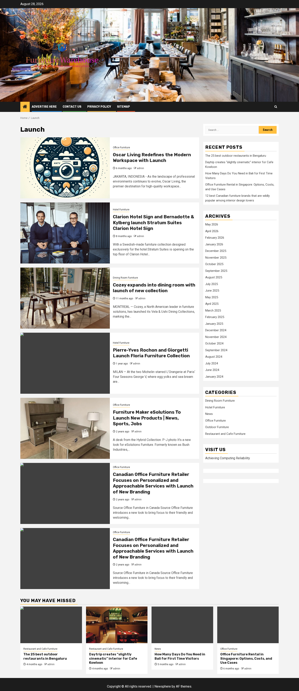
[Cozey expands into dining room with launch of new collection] (65, 298)
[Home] (25, 107)
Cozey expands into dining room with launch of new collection (154, 288)
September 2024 (216, 350)
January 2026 (214, 244)
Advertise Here (44, 106)
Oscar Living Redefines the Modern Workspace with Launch (152, 157)
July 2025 (211, 284)
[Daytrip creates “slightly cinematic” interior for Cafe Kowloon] (117, 625)
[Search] (275, 107)
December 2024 (215, 330)
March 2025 (213, 310)
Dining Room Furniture (125, 277)
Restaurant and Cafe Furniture (225, 434)
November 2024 (215, 337)
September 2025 (216, 271)
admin (140, 168)
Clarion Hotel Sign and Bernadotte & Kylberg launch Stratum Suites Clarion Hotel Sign (153, 222)
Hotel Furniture (121, 209)
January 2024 (214, 376)
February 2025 (214, 317)
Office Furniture (121, 147)
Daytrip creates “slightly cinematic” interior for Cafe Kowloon (113, 658)
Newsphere (162, 686)
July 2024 (211, 363)
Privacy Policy (99, 106)
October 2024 (214, 343)
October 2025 (214, 264)
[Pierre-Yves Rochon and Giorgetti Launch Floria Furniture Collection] (65, 363)
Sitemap (123, 106)
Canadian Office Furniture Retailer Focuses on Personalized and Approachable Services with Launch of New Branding (153, 483)
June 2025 (212, 290)
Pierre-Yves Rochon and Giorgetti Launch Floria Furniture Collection (151, 353)
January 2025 (214, 324)
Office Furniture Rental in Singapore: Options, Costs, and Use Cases (246, 658)
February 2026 (214, 237)
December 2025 (215, 251)
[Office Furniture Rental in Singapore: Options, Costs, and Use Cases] (248, 625)
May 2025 (211, 297)
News (209, 414)
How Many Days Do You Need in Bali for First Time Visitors (180, 656)
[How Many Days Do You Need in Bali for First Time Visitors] (182, 625)
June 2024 (212, 370)
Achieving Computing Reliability (227, 458)
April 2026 (211, 231)
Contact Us (72, 106)
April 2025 (211, 304)
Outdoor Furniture (217, 427)
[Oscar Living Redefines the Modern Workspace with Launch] (65, 167)
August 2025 (213, 277)
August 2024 (213, 357)
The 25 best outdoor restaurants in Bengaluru (235, 155)
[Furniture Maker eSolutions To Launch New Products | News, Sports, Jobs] (65, 428)
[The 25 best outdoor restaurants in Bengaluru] (51, 625)
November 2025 (215, 257)
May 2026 (211, 224)
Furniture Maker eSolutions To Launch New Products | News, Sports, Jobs (147, 417)
